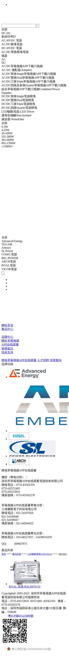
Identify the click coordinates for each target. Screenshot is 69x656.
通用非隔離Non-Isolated (16, 115)
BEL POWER (9, 258)
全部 (4, 29)
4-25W (5, 130)
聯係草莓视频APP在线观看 (18, 360)
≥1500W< (7, 146)
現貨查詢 (55, 360)
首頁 (3, 554)
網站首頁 (7, 325)
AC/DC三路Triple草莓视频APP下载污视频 (28, 81)
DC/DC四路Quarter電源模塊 (19, 107)
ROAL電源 (8, 265)
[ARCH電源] (19, 464)
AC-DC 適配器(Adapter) (16, 70)
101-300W (7, 136)
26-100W (7, 133)
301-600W (7, 139)
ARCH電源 (8, 261)
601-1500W (8, 143)
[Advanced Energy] (28, 377)
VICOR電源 (9, 269)
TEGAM (6, 244)
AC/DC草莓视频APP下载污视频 (22, 66)
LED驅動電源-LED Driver (17, 111)
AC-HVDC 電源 (11, 40)
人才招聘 (43, 360)
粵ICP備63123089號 (20, 615)
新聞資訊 (7, 348)
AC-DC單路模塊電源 (15, 51)
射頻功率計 (8, 36)
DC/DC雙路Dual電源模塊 (17, 100)
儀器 (4, 55)
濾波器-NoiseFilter (12, 119)
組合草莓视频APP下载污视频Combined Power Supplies (30, 91)
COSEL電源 (9, 254)
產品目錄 (16, 554)
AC (3, 59)
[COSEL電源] (19, 438)
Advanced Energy (12, 241)
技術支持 (7, 352)
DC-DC (6, 33)
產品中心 (7, 329)
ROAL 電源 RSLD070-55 (24, 586)
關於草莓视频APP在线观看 (10, 342)
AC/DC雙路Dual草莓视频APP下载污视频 (27, 77)
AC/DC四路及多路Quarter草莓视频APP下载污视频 (33, 85)
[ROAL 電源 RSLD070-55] (27, 583)
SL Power (7, 250)
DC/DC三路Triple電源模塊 (18, 103)
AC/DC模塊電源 (11, 44)
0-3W (4, 126)
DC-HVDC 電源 (11, 48)
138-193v (62, 554)
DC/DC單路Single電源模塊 (18, 96)
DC (3, 62)
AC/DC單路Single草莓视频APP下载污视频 (28, 73)
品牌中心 (7, 336)
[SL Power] (32, 456)
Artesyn (6, 247)
